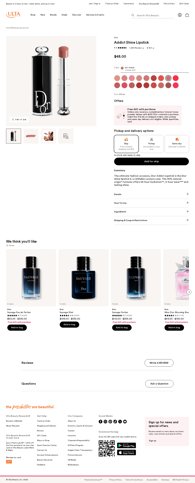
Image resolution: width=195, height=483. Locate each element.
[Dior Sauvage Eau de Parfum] (31, 286)
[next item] (188, 292)
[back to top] (185, 473)
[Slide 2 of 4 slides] (31, 136)
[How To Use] (151, 203)
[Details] (151, 194)
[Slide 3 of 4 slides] (48, 136)
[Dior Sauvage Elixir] (83, 284)
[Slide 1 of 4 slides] (13, 136)
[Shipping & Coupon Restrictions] (151, 220)
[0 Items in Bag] (187, 15)
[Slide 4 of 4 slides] (65, 136)
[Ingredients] (151, 212)
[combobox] (151, 69)
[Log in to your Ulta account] (180, 14)
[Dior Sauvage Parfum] (136, 286)
